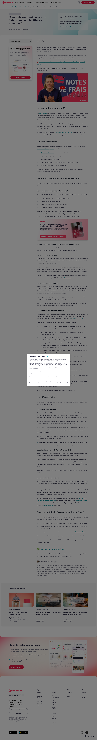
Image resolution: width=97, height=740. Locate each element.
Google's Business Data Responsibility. (38, 373)
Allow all (58, 382)
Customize (38, 382)
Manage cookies (33, 378)
